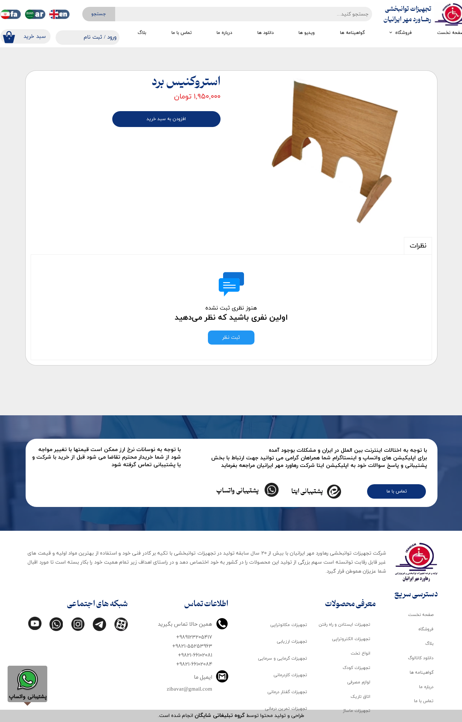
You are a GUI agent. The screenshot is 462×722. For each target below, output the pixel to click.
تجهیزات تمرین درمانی (286, 709)
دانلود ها (265, 33)
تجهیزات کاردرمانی (290, 675)
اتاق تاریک (360, 697)
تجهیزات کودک (356, 668)
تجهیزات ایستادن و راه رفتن (344, 624)
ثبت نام (93, 37)
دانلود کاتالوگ (420, 658)
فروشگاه (403, 33)
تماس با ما (181, 33)
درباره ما (224, 33)
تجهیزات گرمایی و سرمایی (282, 658)
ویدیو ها (306, 33)
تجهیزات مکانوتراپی (288, 625)
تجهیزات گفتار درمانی (287, 692)
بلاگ (142, 33)
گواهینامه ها (352, 33)
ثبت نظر (231, 337)
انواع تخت (360, 653)
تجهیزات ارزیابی (292, 641)
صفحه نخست (420, 615)
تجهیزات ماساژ (356, 711)
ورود (112, 37)
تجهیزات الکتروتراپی (351, 639)
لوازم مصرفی (358, 682)
